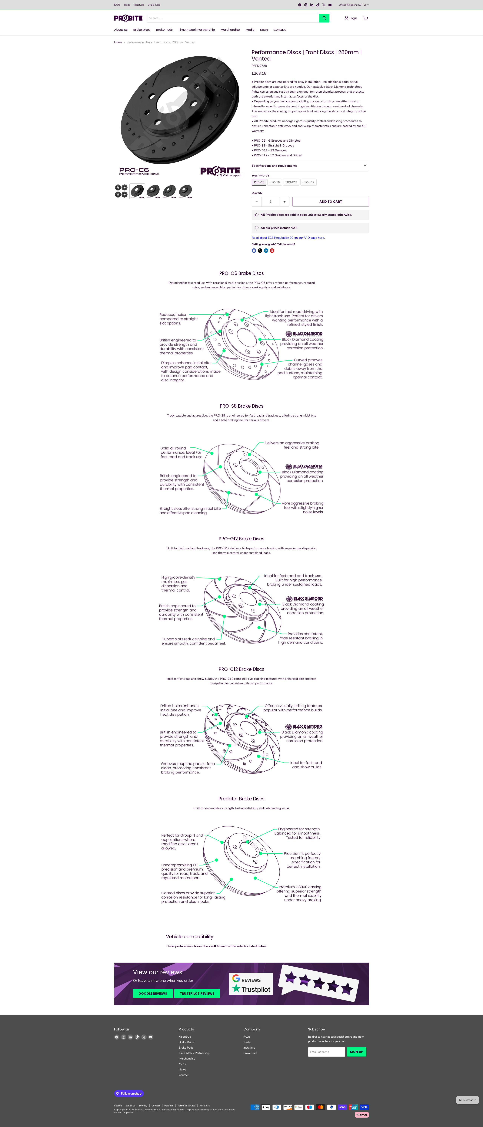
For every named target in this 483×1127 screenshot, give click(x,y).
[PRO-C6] (259, 186)
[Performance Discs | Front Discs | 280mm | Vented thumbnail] (137, 191)
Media (249, 30)
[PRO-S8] (275, 186)
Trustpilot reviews (197, 993)
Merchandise (230, 30)
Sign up (356, 1052)
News (264, 30)
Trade (127, 5)
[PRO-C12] (309, 186)
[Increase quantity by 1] (284, 202)
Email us (130, 1105)
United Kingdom (352, 5)
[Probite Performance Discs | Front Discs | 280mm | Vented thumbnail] (121, 191)
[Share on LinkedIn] (266, 250)
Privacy (143, 1105)
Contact (280, 30)
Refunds (168, 1105)
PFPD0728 (259, 66)
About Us (121, 30)
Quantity (257, 193)
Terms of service (186, 1105)
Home (118, 42)
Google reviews (152, 993)
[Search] (324, 18)
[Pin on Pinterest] (272, 250)
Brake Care (154, 5)
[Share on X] (260, 250)
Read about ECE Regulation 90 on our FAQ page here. (288, 238)
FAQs (117, 5)
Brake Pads (164, 30)
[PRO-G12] (291, 186)
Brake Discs (141, 30)
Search (118, 1105)
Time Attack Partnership (196, 30)
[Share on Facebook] (254, 250)
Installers (139, 5)
